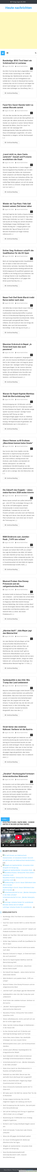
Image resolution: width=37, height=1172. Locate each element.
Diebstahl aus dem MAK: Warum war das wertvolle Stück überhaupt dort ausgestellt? (17, 1076)
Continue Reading (12, 93)
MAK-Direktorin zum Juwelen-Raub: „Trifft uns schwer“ (18, 979)
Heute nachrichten (18, 8)
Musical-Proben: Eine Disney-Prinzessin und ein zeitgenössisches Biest (16, 584)
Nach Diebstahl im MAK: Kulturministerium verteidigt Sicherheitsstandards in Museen (17, 1057)
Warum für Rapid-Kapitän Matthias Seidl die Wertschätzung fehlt (17, 961)
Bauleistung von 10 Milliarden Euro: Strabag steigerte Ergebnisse (17, 1119)
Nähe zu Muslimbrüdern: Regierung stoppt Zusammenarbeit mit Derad (17, 1082)
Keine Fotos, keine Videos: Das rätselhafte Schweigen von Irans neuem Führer (16, 1039)
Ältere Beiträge (6, 819)
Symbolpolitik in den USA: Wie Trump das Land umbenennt (18, 995)
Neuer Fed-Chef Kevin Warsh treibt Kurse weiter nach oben (19, 948)
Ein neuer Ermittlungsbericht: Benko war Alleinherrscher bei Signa (16, 1141)
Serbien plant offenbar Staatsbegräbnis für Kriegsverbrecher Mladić (17, 1051)
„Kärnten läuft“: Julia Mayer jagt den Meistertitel (19, 991)
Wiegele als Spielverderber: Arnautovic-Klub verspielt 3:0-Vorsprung (17, 1147)
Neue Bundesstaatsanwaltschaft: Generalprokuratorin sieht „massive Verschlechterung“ (15, 1154)
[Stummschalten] (31, 845)
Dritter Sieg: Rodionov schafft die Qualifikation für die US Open (19, 942)
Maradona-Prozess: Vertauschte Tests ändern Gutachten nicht (18, 1014)
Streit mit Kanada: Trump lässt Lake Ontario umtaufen (17, 1131)
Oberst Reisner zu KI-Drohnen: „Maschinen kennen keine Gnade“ (17, 967)
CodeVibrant (29, 1170)
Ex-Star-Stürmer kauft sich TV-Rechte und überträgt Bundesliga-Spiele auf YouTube (16, 1032)
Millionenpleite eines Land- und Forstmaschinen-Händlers (19, 1045)
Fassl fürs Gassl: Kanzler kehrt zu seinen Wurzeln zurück (19, 924)
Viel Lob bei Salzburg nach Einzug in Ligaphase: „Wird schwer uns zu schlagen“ (18, 1113)
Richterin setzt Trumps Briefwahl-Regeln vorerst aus (19, 1125)
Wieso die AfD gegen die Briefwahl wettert (17, 1136)
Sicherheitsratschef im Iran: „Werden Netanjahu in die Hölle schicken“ (19, 1063)
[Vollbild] (34, 845)
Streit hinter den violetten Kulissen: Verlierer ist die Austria (19, 1001)
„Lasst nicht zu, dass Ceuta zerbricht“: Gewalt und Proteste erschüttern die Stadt (17, 157)
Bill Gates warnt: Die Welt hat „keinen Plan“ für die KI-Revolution (19, 1094)
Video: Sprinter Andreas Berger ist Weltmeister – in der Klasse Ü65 (19, 1026)
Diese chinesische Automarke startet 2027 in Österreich (17, 1088)
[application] (18, 837)
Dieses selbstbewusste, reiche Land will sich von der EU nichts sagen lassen (19, 1020)
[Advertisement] (18, 30)
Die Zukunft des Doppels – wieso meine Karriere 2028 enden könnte (19, 973)
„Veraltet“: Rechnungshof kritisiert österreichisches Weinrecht (14, 1008)
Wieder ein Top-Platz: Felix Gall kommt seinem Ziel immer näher (19, 936)
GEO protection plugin (31, 1171)
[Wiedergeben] (3, 845)
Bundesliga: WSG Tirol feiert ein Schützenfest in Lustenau (19, 918)
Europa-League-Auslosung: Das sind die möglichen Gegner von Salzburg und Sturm (17, 1100)
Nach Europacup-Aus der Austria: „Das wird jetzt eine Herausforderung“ (19, 1106)
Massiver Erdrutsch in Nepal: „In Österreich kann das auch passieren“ (17, 347)
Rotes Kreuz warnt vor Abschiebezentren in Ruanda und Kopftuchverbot (17, 1069)
